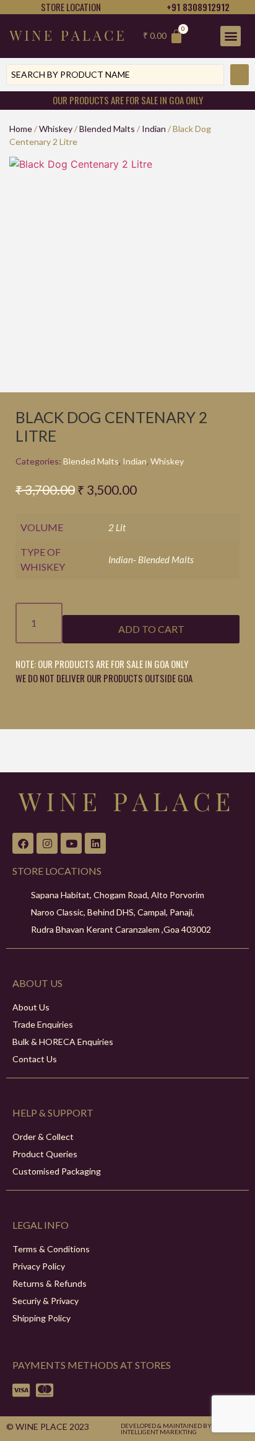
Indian (154, 128)
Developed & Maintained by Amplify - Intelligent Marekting (182, 1428)
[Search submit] (239, 74)
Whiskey (55, 128)
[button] (230, 36)
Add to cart (151, 629)
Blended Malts (107, 128)
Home (20, 128)
